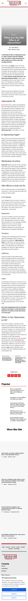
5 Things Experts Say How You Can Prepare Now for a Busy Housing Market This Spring (20, 360)
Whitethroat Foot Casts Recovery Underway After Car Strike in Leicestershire (17, 412)
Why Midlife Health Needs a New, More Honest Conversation (13, 535)
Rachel (5, 456)
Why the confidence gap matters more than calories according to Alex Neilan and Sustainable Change (13, 481)
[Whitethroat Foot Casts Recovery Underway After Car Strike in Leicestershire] (5, 412)
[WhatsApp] (19, 375)
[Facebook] (8, 375)
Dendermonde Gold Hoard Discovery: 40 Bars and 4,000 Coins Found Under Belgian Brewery (17, 405)
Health (14, 34)
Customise (14, 593)
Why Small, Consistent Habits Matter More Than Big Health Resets (12, 453)
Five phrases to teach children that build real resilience (18, 398)
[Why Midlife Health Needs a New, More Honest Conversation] (14, 524)
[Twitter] (12, 375)
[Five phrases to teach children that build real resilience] (5, 398)
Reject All (14, 597)
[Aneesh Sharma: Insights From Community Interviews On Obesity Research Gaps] (14, 496)
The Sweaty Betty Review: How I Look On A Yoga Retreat (7, 359)
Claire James (6, 512)
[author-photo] (2, 457)
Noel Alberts (15, 47)
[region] (14, 588)
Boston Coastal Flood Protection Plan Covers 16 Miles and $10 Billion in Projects (17, 391)
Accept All (14, 589)
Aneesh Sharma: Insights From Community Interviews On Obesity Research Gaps (11, 508)
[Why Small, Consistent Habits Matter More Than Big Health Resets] (14, 442)
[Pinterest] (15, 375)
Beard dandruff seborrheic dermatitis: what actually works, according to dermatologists (18, 419)
